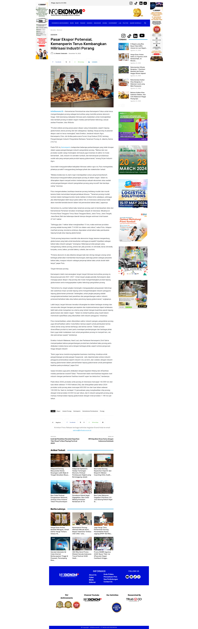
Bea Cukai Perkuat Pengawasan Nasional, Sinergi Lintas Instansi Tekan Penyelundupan (59, 498)
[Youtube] (97, 605)
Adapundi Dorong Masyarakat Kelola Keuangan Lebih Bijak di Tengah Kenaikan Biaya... (60, 472)
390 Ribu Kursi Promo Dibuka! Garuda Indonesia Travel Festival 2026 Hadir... (81, 555)
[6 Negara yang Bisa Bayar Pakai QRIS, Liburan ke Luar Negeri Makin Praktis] (123, 46)
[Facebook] (86, 605)
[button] (145, 23)
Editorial (92, 582)
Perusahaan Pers (110, 576)
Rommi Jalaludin (61, 53)
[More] (103, 421)
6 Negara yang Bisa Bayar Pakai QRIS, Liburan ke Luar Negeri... (138, 46)
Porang (102, 411)
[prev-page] (119, 105)
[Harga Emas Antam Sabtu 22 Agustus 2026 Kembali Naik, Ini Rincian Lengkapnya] (123, 57)
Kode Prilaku (109, 574)
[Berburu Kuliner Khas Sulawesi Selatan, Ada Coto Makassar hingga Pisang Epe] (123, 95)
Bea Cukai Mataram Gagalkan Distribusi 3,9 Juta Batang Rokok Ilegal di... (103, 498)
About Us (92, 575)
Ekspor (58, 411)
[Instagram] (92, 605)
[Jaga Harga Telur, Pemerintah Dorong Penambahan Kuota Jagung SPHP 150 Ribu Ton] (103, 519)
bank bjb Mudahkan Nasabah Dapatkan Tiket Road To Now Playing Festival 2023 (65, 441)
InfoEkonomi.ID (57, 111)
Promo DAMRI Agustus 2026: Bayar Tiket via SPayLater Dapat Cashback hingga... (102, 555)
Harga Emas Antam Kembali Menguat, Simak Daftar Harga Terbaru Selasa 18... (60, 530)
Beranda (53, 30)
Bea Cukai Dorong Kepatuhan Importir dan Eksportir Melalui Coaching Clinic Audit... (102, 472)
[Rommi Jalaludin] (52, 53)
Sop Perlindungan (111, 579)
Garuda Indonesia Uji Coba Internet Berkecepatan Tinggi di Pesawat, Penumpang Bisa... (59, 556)
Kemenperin (65, 147)
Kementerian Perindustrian (90, 411)
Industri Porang (66, 411)
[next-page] (123, 105)
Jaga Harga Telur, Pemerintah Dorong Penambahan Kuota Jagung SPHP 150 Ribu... (103, 530)
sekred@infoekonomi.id (82, 430)
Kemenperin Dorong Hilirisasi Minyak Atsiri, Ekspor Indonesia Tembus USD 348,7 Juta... (81, 530)
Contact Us (108, 581)
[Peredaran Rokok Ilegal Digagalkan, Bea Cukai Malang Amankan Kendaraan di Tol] (82, 487)
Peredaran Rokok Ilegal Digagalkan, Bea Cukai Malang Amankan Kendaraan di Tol (81, 498)
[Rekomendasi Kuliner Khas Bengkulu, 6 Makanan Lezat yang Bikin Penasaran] (123, 82)
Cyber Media (91, 578)
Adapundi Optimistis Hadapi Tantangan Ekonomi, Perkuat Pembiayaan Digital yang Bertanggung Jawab (81, 473)
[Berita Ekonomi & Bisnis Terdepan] (67, 12)
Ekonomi (59, 30)
